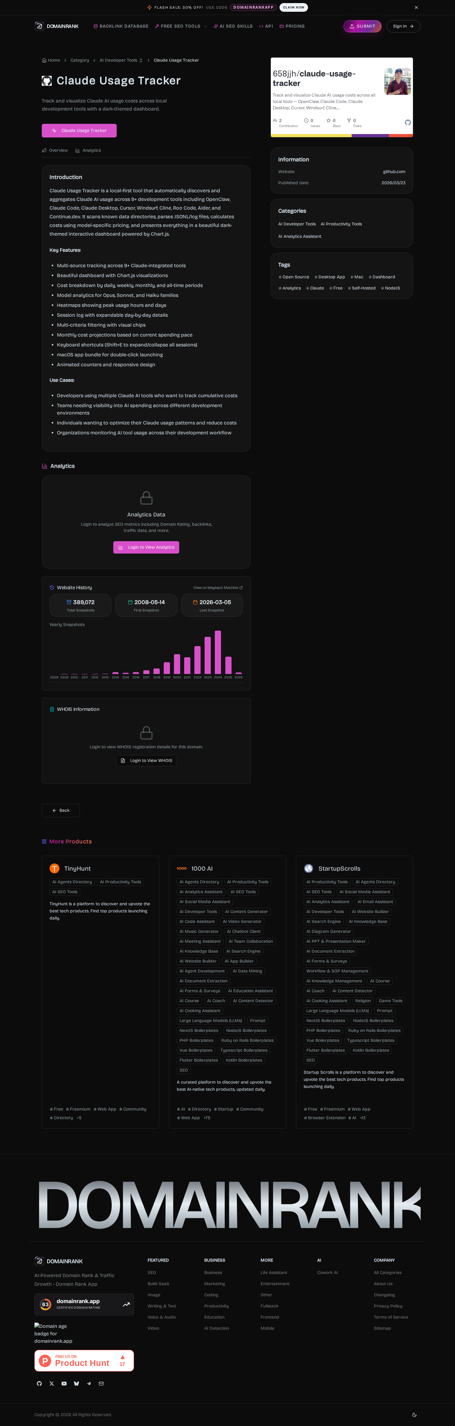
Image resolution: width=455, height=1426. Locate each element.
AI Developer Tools (118, 60)
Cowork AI (327, 1272)
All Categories (387, 1272)
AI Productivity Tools (341, 224)
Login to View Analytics (151, 547)
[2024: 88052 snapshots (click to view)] (218, 652)
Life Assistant (274, 1272)
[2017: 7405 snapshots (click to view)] (146, 672)
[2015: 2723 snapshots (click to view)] (126, 673)
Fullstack (270, 1306)
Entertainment (275, 1283)
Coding (211, 1295)
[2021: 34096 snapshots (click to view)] (187, 665)
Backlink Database (124, 26)
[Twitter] (52, 1384)
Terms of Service (391, 1317)
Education (214, 1317)
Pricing (295, 26)
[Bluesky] (76, 1384)
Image (154, 1295)
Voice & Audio (162, 1317)
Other (266, 1295)
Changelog (384, 1295)
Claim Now (293, 7)
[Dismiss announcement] (416, 7)
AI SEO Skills (236, 26)
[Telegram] (89, 1384)
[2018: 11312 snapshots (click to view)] (157, 671)
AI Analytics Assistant (299, 236)
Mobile (267, 1328)
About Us (383, 1283)
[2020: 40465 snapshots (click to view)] (177, 664)
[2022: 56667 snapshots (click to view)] (197, 660)
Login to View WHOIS (151, 760)
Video (153, 1328)
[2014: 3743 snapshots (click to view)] (115, 673)
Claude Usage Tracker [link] (176, 60)
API (269, 26)
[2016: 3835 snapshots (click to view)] (136, 673)
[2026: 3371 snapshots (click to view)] (239, 673)
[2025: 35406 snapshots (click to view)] (228, 665)
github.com (394, 171)
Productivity (216, 1306)
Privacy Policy (388, 1306)
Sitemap (382, 1328)
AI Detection (216, 1328)
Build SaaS (158, 1283)
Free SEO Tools (181, 26)
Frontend (270, 1317)
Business (213, 1272)
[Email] (101, 1384)
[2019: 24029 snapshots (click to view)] (167, 668)
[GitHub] (39, 1384)
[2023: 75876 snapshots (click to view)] (208, 655)
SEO (152, 1272)
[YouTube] (64, 1384)
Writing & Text (162, 1306)
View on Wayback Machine (215, 587)
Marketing (214, 1283)
